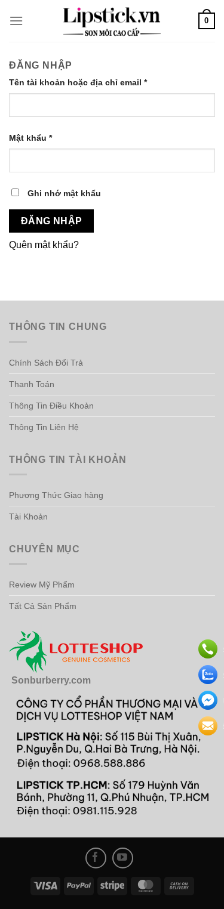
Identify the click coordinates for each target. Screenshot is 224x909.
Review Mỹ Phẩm (42, 584)
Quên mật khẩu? (44, 245)
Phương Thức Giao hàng (56, 495)
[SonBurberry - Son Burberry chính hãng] (112, 21)
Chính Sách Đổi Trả (46, 362)
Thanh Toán (31, 384)
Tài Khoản (28, 516)
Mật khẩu (40, 138)
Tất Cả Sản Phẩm (42, 606)
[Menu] (16, 20)
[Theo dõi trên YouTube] (122, 858)
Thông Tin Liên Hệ (44, 427)
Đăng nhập (51, 221)
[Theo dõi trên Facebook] (95, 858)
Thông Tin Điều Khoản (51, 405)
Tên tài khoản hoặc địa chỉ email (88, 83)
